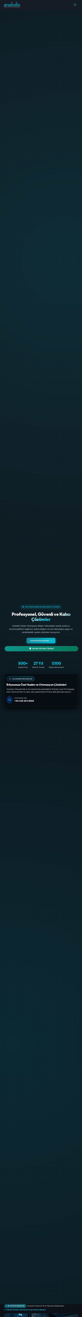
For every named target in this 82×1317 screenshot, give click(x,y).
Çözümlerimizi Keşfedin (39, 640)
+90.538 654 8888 (24, 701)
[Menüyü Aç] (75, 5)
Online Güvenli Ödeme (43, 649)
